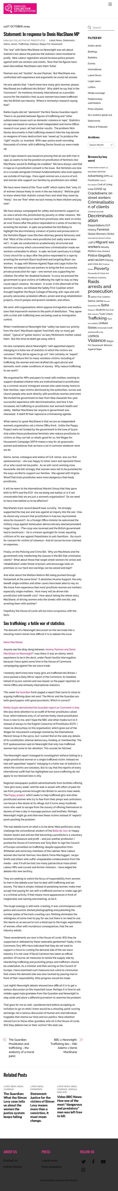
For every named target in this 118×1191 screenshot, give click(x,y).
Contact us (11, 1160)
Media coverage (96, 93)
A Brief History (13, 1166)
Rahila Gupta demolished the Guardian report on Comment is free (41, 707)
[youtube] (104, 1161)
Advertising (95, 175)
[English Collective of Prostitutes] (20, 12)
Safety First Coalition (100, 297)
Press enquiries (52, 1166)
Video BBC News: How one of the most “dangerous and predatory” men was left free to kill (69, 1106)
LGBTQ (91, 242)
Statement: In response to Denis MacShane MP (41, 33)
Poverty (101, 268)
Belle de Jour (60, 830)
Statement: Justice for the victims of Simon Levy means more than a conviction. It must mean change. (42, 1107)
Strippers (91, 310)
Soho (105, 305)
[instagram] (84, 1169)
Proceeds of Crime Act (98, 273)
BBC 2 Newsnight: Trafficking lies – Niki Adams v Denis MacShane (64, 1045)
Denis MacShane (13, 642)
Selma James (10, 44)
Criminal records (95, 211)
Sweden (95, 314)
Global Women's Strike (101, 233)
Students (100, 309)
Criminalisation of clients (101, 204)
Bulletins (92, 57)
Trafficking (23, 44)
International (94, 69)
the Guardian (23, 692)
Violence (34, 44)
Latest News (55, 40)
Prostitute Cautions (97, 277)
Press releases (95, 109)
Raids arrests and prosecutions (100, 289)
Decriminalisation (100, 218)
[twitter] (84, 1161)
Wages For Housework (50, 44)
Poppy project (16, 795)
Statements (69, 40)
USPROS (93, 336)
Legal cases (94, 81)
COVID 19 (100, 189)
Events (91, 63)
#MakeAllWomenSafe (97, 168)
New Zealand (103, 251)
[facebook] (94, 1161)
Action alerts (94, 45)
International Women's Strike (99, 238)
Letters (91, 87)
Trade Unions (106, 314)
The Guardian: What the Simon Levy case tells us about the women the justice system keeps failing (15, 1105)
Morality (105, 247)
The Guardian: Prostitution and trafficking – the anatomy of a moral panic (21, 1048)
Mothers (92, 251)
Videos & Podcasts (97, 126)
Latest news (50, 1160)
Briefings (92, 51)
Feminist (103, 229)
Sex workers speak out (100, 115)
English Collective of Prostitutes (24, 40)
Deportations (96, 225)
